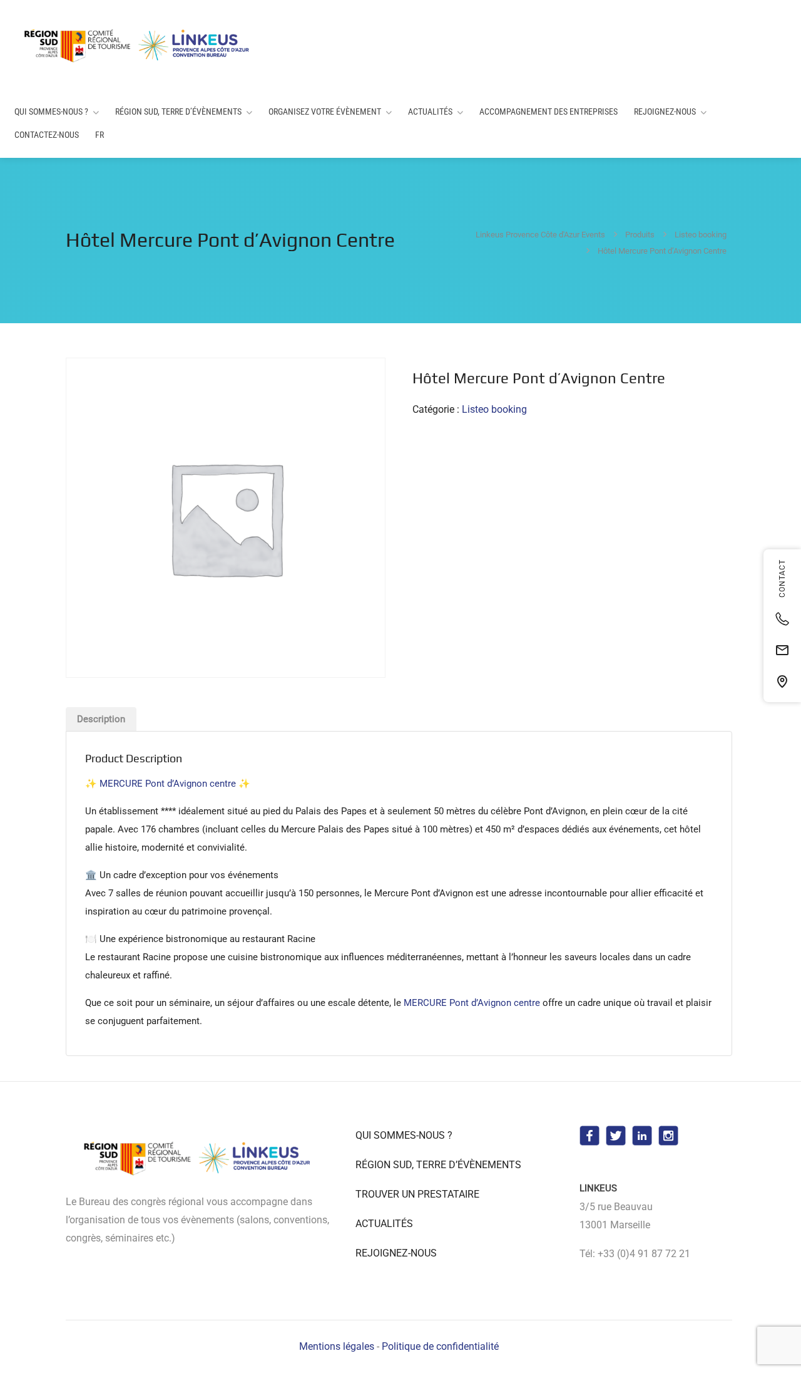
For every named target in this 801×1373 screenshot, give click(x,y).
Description (101, 719)
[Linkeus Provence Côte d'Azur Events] (139, 45)
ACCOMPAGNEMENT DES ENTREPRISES (548, 111)
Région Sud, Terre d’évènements (178, 111)
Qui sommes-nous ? (51, 111)
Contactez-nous (46, 135)
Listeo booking (494, 409)
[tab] (101, 719)
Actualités (430, 111)
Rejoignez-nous (665, 111)
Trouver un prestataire (417, 1194)
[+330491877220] (782, 618)
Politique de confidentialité (440, 1346)
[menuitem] (99, 135)
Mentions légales (336, 1346)
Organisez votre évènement (324, 111)
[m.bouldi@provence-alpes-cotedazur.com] (782, 650)
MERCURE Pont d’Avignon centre (167, 783)
